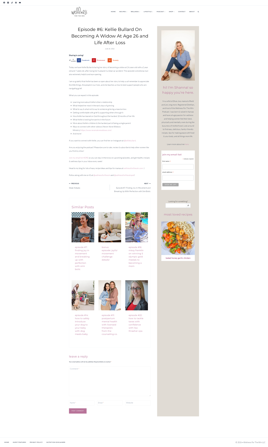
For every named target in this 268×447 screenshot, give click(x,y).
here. (187, 144)
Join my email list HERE (78, 158)
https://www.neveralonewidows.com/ (96, 130)
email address (167, 172)
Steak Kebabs (74, 186)
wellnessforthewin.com (133, 168)
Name (73, 403)
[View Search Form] (198, 11)
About (192, 11)
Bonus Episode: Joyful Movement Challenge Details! (109, 253)
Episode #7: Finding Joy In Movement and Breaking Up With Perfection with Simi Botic (132, 187)
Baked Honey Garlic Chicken (178, 258)
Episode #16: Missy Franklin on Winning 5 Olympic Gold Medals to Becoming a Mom (136, 256)
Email (101, 403)
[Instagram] (8, 2)
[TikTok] (12, 2)
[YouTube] (20, 2)
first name (166, 161)
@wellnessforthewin (101, 175)
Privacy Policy (36, 442)
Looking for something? (178, 201)
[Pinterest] (16, 2)
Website (129, 403)
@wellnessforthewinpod (124, 175)
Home (113, 11)
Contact (182, 11)
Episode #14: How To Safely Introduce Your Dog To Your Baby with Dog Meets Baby (82, 324)
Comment (74, 369)
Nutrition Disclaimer (55, 442)
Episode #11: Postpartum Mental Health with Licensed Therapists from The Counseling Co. (109, 324)
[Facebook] (4, 2)
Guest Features (19, 442)
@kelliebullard (130, 140)
